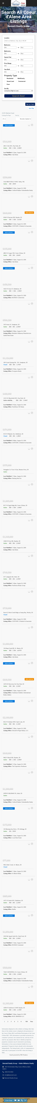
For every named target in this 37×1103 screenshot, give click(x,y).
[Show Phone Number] (22, 1100)
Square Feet (7, 57)
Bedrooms (7, 45)
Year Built (7, 69)
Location (6, 38)
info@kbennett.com (11, 1075)
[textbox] (19, 41)
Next (31, 1021)
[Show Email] (18, 1100)
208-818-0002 (9, 1072)
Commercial (21, 81)
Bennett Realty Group (11, 1078)
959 (27, 1021)
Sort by (17, 115)
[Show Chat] (15, 1100)
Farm (8, 84)
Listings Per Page (6, 115)
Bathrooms (7, 51)
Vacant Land (10, 81)
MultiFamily (21, 78)
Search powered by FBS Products (18, 1055)
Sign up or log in (30, 104)
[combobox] (18, 41)
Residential (10, 78)
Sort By (6, 88)
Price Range (7, 63)
